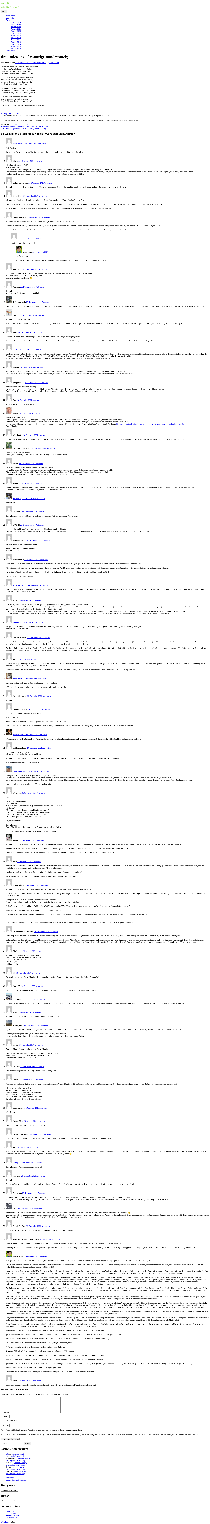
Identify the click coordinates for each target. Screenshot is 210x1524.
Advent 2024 (16, 22)
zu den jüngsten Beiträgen (16, 1480)
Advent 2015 (16, 42)
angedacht (5, 3)
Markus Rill (18, 735)
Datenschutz (10, 51)
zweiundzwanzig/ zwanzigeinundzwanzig (24, 126)
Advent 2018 (16, 35)
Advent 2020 (16, 31)
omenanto (17, 499)
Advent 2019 (16, 33)
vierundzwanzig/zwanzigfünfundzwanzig (15, 1455)
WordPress (5, 1522)
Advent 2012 (16, 49)
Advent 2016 (16, 40)
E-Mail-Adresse (10, 1421)
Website (6, 1425)
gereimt (28, 124)
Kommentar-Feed (12, 1516)
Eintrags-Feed (11, 1513)
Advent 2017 (16, 38)
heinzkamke (10, 16)
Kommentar (8, 1412)
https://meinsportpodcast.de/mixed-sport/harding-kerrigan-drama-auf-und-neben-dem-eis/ (150, 424)
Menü (4, 11)
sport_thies (17, 144)
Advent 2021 (16, 29)
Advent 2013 (16, 46)
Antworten (42, 144)
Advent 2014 (16, 44)
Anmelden (10, 1511)
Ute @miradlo (19, 771)
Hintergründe (6, 113)
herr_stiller (17, 679)
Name (6, 1416)
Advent (9, 20)
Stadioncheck (18, 350)
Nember (16, 622)
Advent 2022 (16, 27)
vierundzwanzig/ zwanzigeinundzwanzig (23, 129)
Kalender (18, 113)
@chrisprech (18, 585)
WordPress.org (11, 1518)
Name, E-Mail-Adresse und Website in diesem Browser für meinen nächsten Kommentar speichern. (44, 1430)
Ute (7, 1454)
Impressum (10, 1478)
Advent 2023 (16, 24)
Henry (15, 1163)
